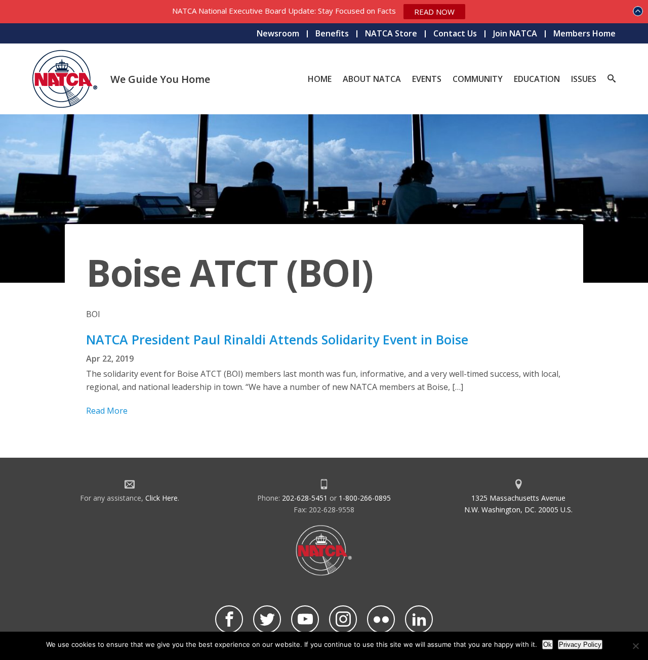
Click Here (161, 498)
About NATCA (372, 78)
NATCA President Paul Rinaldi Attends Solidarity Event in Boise (277, 339)
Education (537, 78)
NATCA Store (391, 33)
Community (478, 78)
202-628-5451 (305, 498)
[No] (635, 646)
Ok (547, 644)
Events (426, 78)
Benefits (332, 33)
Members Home (584, 33)
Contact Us (455, 33)
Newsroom (278, 33)
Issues (583, 78)
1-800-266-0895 (365, 498)
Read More (107, 410)
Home (320, 78)
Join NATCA (515, 33)
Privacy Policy (580, 644)
